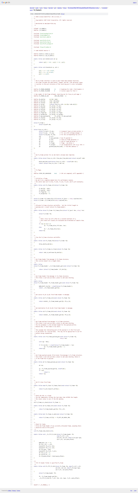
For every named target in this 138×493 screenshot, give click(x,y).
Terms (18, 490)
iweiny (59, 8)
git (55, 8)
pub (37, 8)
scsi (31, 10)
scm (41, 8)
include (104, 8)
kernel (32, 8)
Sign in (134, 2)
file (62, 14)
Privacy (14, 490)
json (135, 490)
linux (45, 8)
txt (131, 490)
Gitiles (9, 490)
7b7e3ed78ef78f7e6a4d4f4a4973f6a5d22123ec (83, 8)
